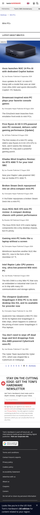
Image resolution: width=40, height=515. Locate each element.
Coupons (6, 486)
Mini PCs (12, 15)
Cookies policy (8, 467)
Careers (5, 491)
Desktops (3, 15)
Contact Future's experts (12, 457)
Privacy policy (8, 462)
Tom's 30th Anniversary (23, 9)
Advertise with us (9, 477)
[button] (37, 3)
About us (6, 481)
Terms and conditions (11, 452)
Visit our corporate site (19, 436)
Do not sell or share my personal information (19, 496)
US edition (24, 508)
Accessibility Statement (11, 472)
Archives (32, 366)
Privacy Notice (12, 411)
